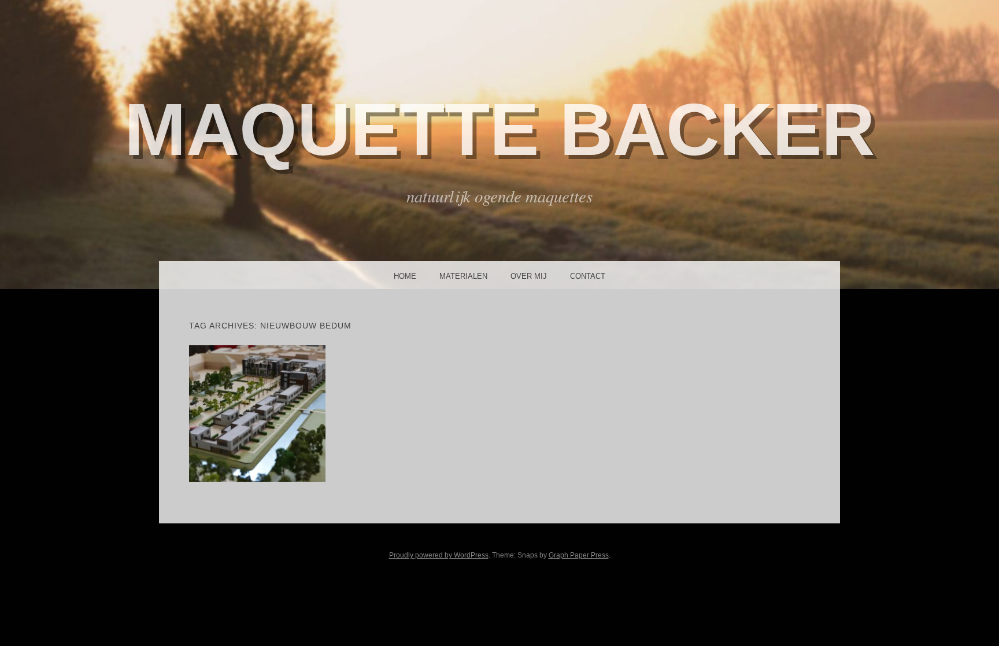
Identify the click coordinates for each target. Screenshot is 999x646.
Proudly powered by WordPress (439, 555)
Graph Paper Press (579, 555)
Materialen (463, 276)
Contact (587, 276)
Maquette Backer (499, 129)
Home (405, 276)
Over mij (528, 276)
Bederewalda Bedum (257, 412)
